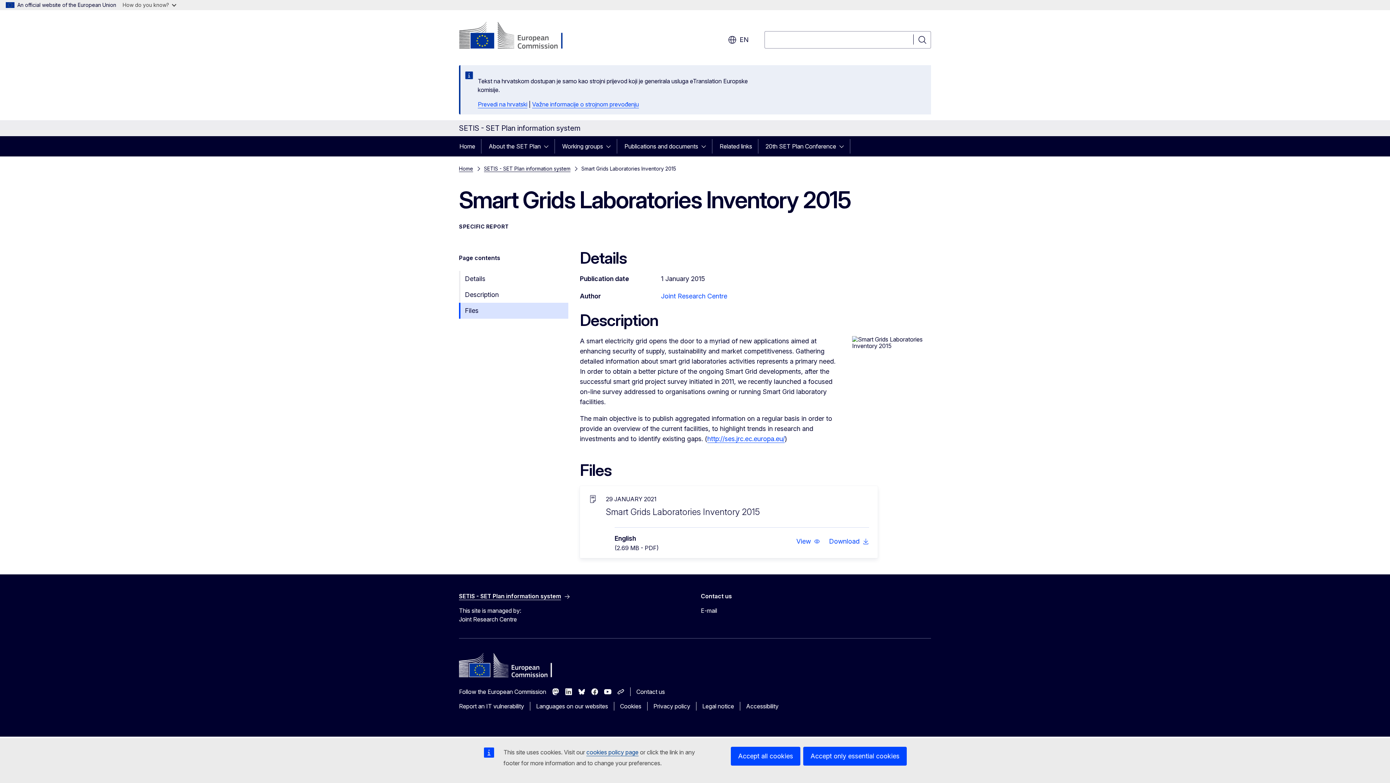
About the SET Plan (515, 146)
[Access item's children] (548, 146)
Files (472, 310)
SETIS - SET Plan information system (527, 169)
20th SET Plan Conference (801, 146)
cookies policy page (612, 752)
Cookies (630, 706)
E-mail (709, 610)
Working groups (582, 146)
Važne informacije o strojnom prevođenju (585, 104)
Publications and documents (661, 146)
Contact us (650, 691)
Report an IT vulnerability (491, 706)
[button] (808, 541)
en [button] (744, 39)
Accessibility (762, 706)
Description (482, 294)
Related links (736, 146)
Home (467, 146)
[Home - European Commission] (517, 36)
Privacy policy (671, 706)
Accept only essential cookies (855, 756)
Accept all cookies (765, 756)
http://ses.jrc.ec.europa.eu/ (746, 439)
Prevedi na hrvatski (502, 104)
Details (475, 278)
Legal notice (718, 706)
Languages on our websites (572, 706)
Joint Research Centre (694, 296)
